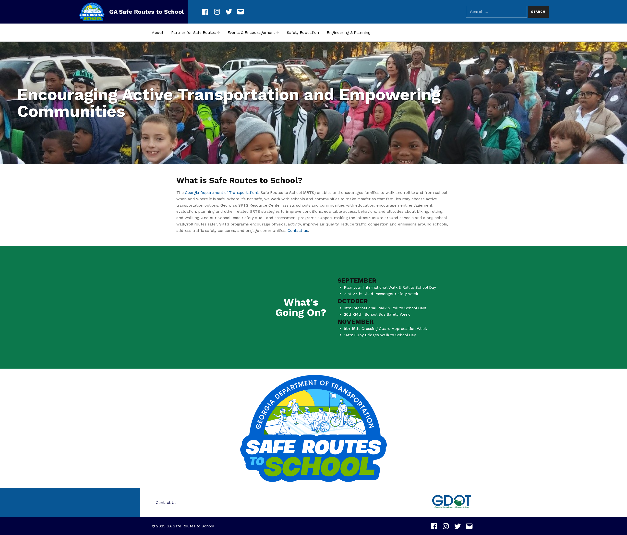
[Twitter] (229, 11)
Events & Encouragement (251, 32)
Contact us (298, 230)
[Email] (240, 11)
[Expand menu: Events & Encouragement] (278, 32)
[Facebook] (205, 11)
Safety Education (303, 32)
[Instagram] (217, 11)
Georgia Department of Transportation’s (222, 192)
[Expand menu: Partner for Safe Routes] (218, 32)
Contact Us (166, 502)
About (157, 32)
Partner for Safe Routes (193, 32)
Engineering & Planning (348, 32)
